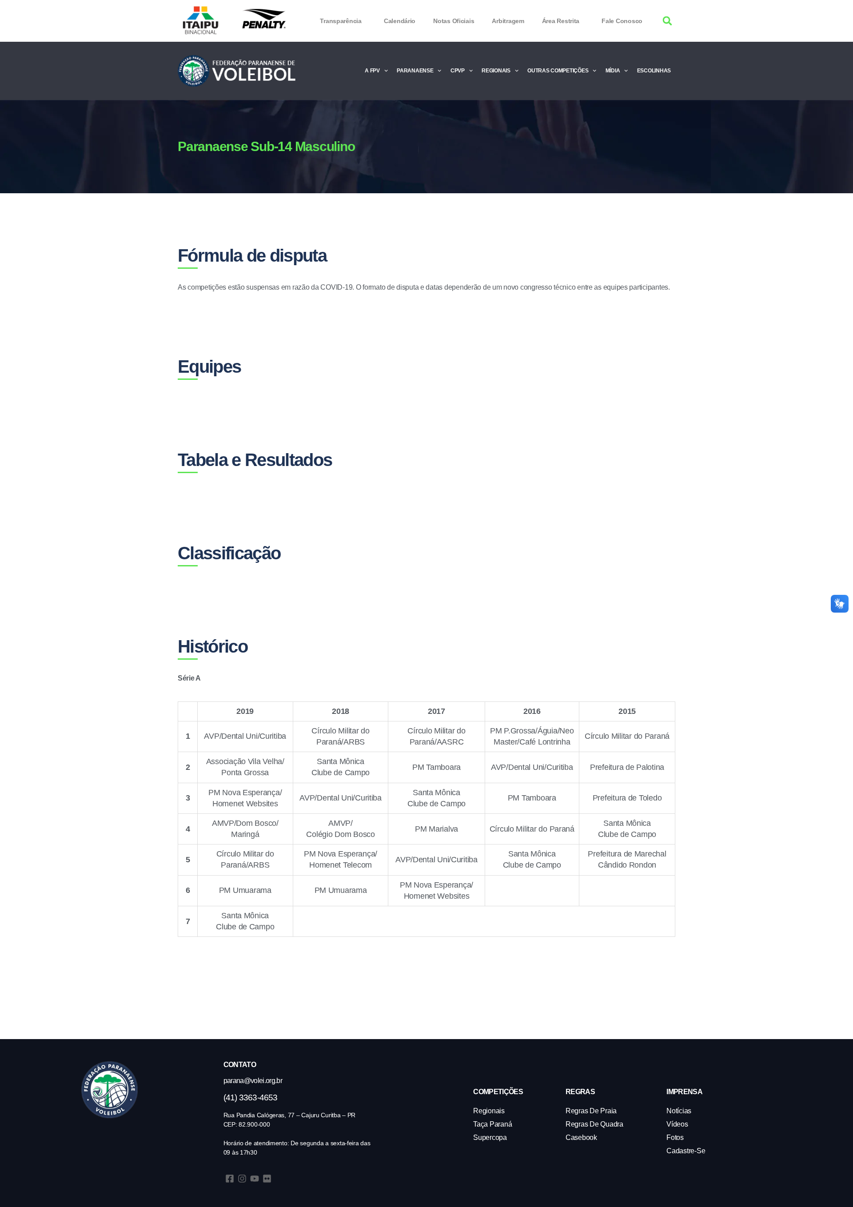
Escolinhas (654, 71)
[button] (667, 21)
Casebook (581, 1137)
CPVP (457, 71)
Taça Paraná (492, 1124)
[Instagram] (242, 1178)
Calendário (399, 20)
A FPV (372, 71)
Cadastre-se (685, 1151)
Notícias (678, 1111)
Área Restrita (561, 20)
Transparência (341, 20)
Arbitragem (508, 20)
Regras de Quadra (594, 1124)
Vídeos (677, 1124)
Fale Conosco (622, 20)
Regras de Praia (591, 1111)
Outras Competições (557, 71)
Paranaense (415, 71)
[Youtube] (254, 1178)
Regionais (496, 71)
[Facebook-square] (229, 1178)
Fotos (675, 1137)
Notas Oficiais (453, 20)
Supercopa (490, 1137)
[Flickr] (267, 1178)
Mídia (613, 71)
